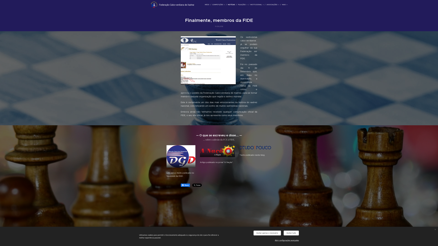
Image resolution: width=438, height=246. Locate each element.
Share (186, 185)
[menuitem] (207, 5)
